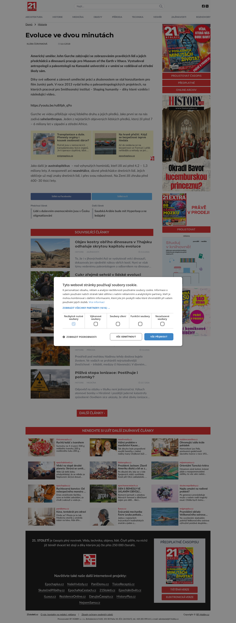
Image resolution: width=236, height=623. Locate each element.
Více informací (97, 302)
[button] (118, 307)
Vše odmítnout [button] (126, 336)
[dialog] (118, 311)
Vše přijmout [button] (158, 336)
